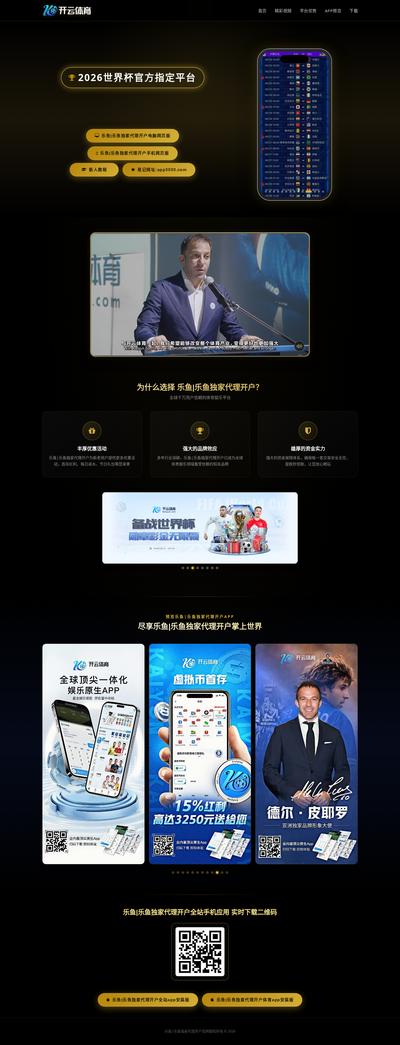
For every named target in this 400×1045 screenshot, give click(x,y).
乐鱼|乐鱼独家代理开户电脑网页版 (135, 135)
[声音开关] (299, 346)
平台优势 (308, 10)
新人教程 (98, 169)
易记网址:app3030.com (162, 169)
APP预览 (333, 10)
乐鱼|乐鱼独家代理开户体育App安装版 (255, 999)
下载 (353, 10)
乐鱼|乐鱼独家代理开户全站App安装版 (151, 999)
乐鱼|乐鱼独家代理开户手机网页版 (134, 153)
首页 (262, 10)
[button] (173, 872)
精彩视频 (283, 10)
